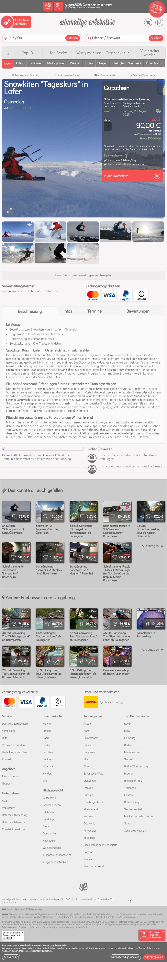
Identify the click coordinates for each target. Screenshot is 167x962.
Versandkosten (144, 134)
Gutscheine (49, 798)
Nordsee (88, 816)
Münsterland (91, 809)
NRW (127, 730)
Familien (48, 752)
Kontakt (6, 759)
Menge (107, 120)
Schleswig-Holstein (135, 830)
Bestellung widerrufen (14, 752)
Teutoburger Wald (94, 866)
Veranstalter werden (149, 53)
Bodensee (89, 752)
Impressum (8, 808)
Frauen (47, 730)
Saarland (129, 823)
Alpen (87, 766)
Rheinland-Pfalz (133, 780)
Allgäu (87, 723)
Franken (88, 788)
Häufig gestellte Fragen (67, 75)
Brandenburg (131, 802)
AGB (5, 800)
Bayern (128, 723)
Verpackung (8, 730)
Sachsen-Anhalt (133, 809)
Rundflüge (48, 819)
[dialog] (83, 952)
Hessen (128, 795)
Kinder (46, 745)
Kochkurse (49, 840)
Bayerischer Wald (93, 773)
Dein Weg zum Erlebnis (26, 75)
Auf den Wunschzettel (144, 75)
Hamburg (129, 738)
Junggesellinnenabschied (57, 855)
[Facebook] (130, 900)
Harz (86, 730)
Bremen (128, 773)
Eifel (86, 759)
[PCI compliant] (93, 460)
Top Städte (58, 53)
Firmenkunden (10, 776)
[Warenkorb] (148, 23)
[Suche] (90, 38)
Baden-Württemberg (136, 766)
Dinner (46, 826)
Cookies (37, 948)
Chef (45, 780)
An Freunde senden (106, 75)
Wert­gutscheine (88, 53)
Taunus (88, 859)
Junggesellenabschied (55, 862)
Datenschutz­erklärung (14, 815)
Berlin (127, 745)
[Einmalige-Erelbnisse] (83, 886)
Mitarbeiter (49, 766)
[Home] (7, 53)
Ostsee (88, 745)
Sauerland (89, 837)
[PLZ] (5, 38)
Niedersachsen (132, 752)
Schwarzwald (91, 738)
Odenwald (89, 823)
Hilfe (4, 738)
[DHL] (91, 702)
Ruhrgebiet (90, 830)
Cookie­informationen (14, 829)
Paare (46, 738)
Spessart (88, 852)
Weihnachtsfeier (52, 847)
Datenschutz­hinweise (14, 822)
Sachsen (129, 759)
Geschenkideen (52, 805)
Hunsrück (89, 795)
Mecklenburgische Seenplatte (100, 845)
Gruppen (7, 783)
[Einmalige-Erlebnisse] (87, 22)
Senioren (48, 759)
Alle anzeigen (150, 546)
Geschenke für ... (119, 53)
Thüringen (130, 788)
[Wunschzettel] (159, 23)
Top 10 (27, 53)
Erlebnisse (49, 812)
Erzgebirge (90, 780)
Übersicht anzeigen (114, 702)
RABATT (156, 12)
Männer (47, 723)
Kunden (47, 773)
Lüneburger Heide (94, 802)
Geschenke (49, 833)
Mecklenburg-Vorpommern (139, 816)
